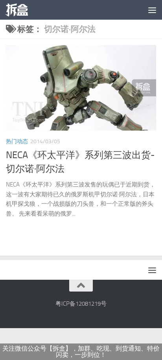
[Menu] (152, 10)
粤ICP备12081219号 (81, 303)
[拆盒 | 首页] (20, 10)
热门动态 (17, 141)
